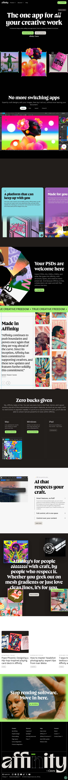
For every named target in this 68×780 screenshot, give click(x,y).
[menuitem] (13, 2)
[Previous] (3, 183)
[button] (6, 774)
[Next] (8, 183)
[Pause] (64, 146)
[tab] (23, 108)
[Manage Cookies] (65, 777)
